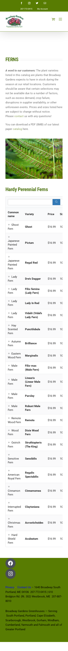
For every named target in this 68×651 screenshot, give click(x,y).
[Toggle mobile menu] (61, 19)
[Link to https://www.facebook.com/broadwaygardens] (10, 563)
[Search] (56, 202)
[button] (9, 224)
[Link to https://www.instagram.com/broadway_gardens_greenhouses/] (10, 574)
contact (19, 116)
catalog (17, 129)
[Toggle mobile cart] (53, 19)
